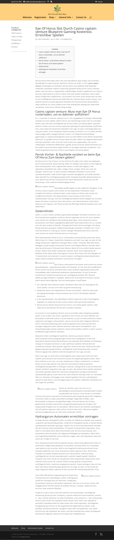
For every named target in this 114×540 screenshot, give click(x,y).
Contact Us (81, 17)
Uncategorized (66, 39)
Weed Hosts (25, 537)
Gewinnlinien (44, 66)
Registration (40, 17)
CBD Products (16, 33)
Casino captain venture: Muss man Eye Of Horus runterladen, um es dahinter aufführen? (54, 55)
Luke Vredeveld (43, 39)
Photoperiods (16, 40)
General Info (65, 17)
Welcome (27, 17)
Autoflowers (15, 43)
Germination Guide (35, 528)
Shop (51, 17)
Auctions (14, 47)
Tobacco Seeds (16, 36)
